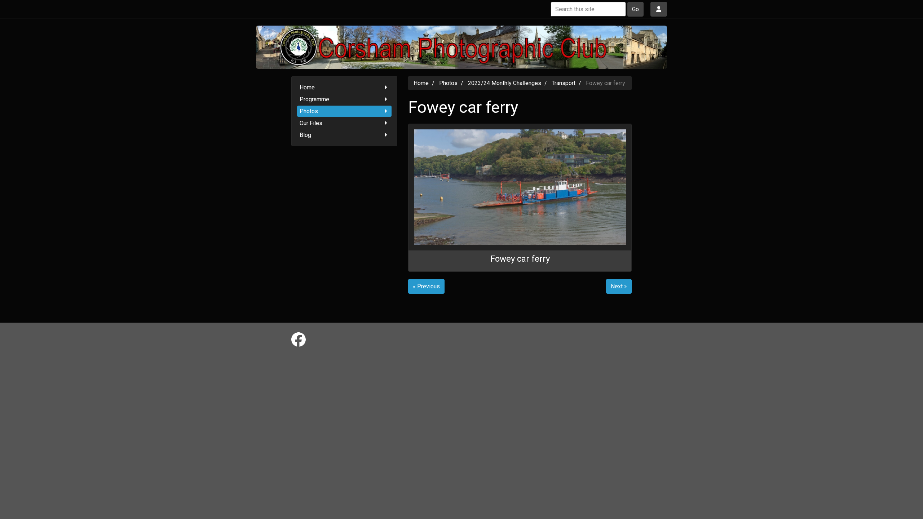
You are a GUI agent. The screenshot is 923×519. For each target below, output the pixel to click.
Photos (309, 111)
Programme (314, 99)
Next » (619, 286)
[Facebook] (298, 340)
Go (635, 9)
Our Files (311, 123)
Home (307, 87)
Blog (305, 135)
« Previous (426, 286)
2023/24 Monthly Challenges (504, 83)
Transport (563, 83)
